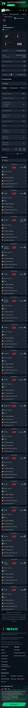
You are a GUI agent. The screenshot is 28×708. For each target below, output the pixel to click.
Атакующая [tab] (13, 88)
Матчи (3, 650)
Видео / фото (20, 679)
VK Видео (13, 676)
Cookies (4, 700)
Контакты (3, 669)
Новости (3, 653)
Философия (4, 661)
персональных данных (18, 699)
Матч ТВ (3, 676)
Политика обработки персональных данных (11, 644)
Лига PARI (17, 650)
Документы (4, 658)
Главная (4, 14)
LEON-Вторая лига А (20, 653)
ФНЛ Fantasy (4, 647)
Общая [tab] (4, 88)
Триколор (13, 679)
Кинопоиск (20, 676)
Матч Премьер (5, 679)
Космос (24, 14)
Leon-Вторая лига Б (14, 14)
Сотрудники (4, 656)
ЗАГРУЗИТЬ (11, 5)
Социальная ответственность (5, 665)
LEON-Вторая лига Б (20, 656)
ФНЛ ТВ (3, 682)
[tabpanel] (14, 122)
